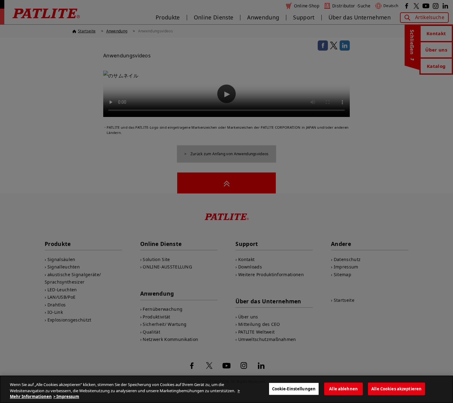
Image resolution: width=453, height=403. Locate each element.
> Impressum (66, 396)
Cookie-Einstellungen (294, 388)
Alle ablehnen (343, 388)
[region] (226, 389)
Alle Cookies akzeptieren (396, 388)
